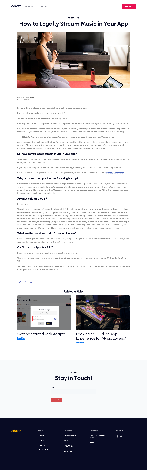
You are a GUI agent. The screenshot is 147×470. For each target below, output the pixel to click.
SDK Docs (42, 445)
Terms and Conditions (69, 446)
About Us (68, 451)
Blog (92, 442)
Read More (21, 338)
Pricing (44, 6)
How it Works (30, 6)
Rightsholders (44, 449)
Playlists (41, 440)
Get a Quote (129, 6)
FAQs (66, 440)
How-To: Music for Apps (98, 436)
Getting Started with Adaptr (41, 334)
